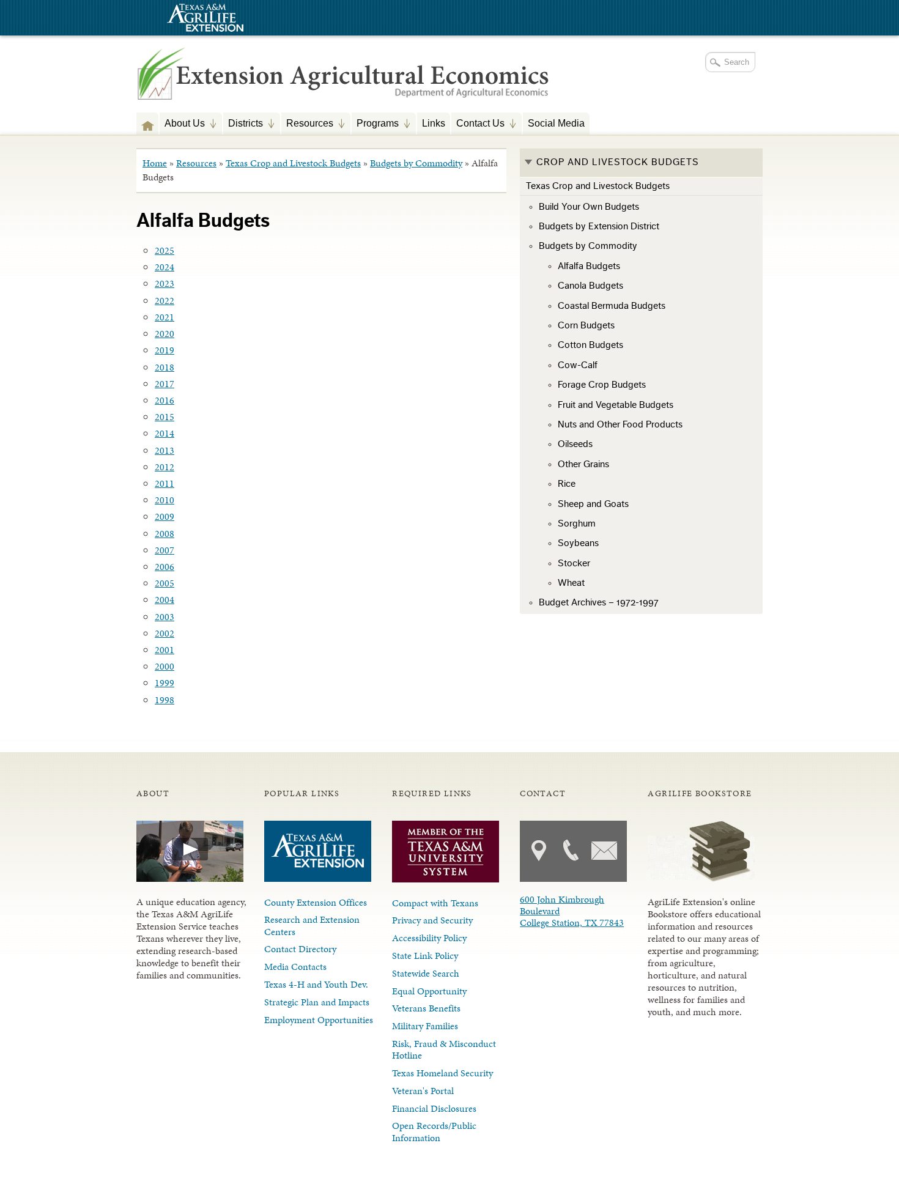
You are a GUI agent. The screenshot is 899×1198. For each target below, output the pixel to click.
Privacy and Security (432, 920)
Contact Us (478, 124)
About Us (182, 124)
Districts (243, 124)
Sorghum (577, 523)
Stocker (574, 563)
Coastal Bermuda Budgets (611, 306)
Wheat (571, 583)
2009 (164, 516)
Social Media (556, 122)
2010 (164, 500)
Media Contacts (295, 967)
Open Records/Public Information (434, 1131)
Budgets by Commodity (416, 163)
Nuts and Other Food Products (620, 424)
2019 (164, 350)
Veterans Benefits (426, 1008)
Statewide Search (425, 973)
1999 (164, 683)
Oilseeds (575, 444)
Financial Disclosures (434, 1108)
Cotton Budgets (590, 345)
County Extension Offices (315, 902)
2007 (164, 550)
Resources (307, 124)
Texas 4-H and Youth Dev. (316, 984)
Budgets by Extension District (599, 226)
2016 (164, 400)
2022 (164, 301)
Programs (375, 124)
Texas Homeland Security (442, 1073)
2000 (164, 666)
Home (154, 163)
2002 (164, 633)
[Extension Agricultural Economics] (343, 86)
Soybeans (578, 543)
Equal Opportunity (429, 991)
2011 (164, 483)
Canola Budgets (590, 285)
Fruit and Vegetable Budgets (615, 405)
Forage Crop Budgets (602, 385)
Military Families (425, 1026)
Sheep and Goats (593, 504)
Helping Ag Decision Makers (147, 123)
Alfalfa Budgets (589, 266)
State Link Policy (425, 955)
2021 (164, 317)
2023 (164, 283)
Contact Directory (300, 949)
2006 (164, 567)
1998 (164, 700)
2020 (164, 334)
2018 (164, 367)
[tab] (641, 162)
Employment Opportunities (318, 1020)
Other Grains (583, 464)
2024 (164, 267)
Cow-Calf (577, 365)
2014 (164, 433)
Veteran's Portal (423, 1091)
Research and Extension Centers (312, 925)
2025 (164, 250)
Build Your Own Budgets (589, 207)
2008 (164, 534)
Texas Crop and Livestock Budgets (293, 163)
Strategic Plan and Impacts (316, 1002)
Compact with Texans (435, 903)
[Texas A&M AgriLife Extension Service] (203, 19)
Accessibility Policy (429, 938)
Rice (566, 484)
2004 (164, 600)
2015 (164, 417)
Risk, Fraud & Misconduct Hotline (444, 1049)
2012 (164, 467)
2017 (164, 384)
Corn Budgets (586, 325)
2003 (164, 617)
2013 (164, 450)
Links (433, 122)
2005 (164, 583)
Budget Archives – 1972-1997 (599, 602)
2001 (164, 650)
